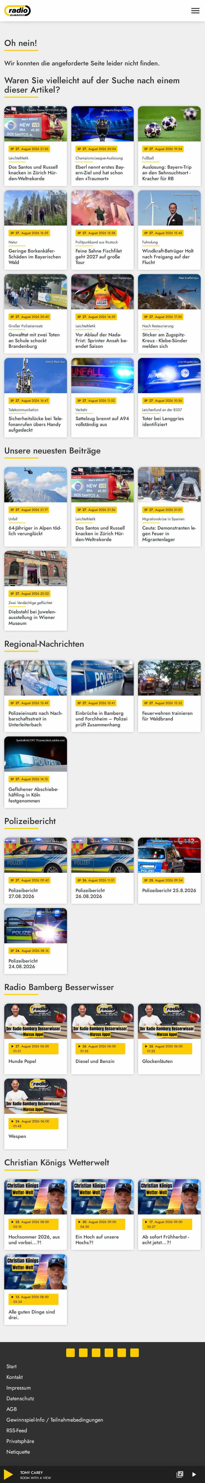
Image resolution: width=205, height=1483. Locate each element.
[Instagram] (96, 1352)
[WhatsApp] (70, 1352)
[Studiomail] (121, 1352)
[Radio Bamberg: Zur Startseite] (96, 10)
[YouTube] (109, 1352)
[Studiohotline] (134, 1352)
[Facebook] (83, 1352)
